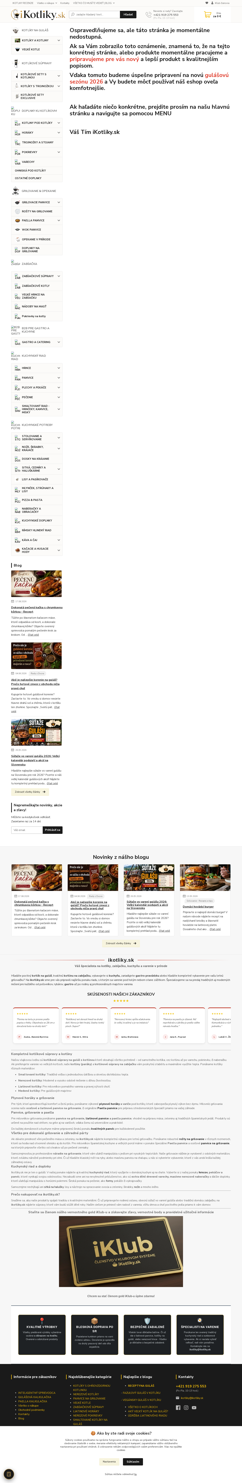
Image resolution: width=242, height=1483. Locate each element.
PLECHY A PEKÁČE (34, 387)
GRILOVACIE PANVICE (36, 202)
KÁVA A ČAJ (29, 540)
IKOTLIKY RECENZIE (23, 3)
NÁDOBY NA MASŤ (34, 306)
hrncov (203, 1172)
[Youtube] (196, 1408)
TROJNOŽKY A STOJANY (38, 142)
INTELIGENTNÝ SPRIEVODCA (36, 1393)
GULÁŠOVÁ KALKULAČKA (34, 1397)
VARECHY (28, 162)
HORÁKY (27, 132)
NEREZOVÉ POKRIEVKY (87, 1415)
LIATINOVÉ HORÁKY (86, 1411)
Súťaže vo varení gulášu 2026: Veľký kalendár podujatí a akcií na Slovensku (35, 760)
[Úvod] (38, 14)
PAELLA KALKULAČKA (32, 1401)
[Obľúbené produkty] (207, 3)
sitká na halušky (54, 1187)
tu (135, 1474)
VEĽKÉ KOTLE (31, 49)
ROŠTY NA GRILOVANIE (37, 211)
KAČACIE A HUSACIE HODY (35, 550)
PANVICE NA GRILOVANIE (89, 1398)
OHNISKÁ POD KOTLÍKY (30, 170)
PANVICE (27, 378)
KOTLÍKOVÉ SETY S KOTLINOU (33, 76)
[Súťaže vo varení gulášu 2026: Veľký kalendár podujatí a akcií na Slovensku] (36, 733)
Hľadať (128, 14)
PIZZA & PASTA (32, 500)
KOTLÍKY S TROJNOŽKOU (37, 86)
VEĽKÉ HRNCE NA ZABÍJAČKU (33, 296)
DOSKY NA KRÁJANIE (35, 459)
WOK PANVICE (31, 229)
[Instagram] (188, 1408)
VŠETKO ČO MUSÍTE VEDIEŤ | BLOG (92, 3)
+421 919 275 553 (166, 15)
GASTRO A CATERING (36, 342)
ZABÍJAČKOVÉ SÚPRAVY (38, 276)
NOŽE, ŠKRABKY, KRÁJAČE (33, 448)
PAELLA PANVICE (33, 220)
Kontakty (64, 3)
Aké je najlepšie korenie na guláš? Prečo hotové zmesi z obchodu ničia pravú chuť (35, 684)
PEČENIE (27, 397)
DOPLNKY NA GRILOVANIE (31, 249)
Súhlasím (133, 1462)
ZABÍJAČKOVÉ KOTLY (36, 286)
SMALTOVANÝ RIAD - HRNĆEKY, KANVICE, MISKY (35, 409)
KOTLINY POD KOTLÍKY (37, 123)
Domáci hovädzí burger (198, 906)
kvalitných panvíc (102, 1129)
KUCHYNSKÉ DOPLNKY (37, 520)
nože (137, 1187)
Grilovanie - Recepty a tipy (200, 900)
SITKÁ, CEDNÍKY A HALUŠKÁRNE (34, 469)
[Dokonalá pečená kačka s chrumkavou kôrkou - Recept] (36, 584)
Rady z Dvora (37, 673)
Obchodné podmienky (31, 1410)
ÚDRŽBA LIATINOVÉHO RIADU (147, 1415)
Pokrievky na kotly (34, 316)
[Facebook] (180, 1408)
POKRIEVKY (29, 152)
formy (109, 1181)
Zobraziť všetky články (27, 792)
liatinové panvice (97, 1118)
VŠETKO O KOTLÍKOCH (142, 1407)
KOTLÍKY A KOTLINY (35, 40)
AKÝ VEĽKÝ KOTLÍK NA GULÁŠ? (148, 1411)
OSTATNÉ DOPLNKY (28, 178)
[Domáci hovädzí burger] (205, 877)
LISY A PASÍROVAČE (35, 479)
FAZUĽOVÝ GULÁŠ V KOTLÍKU (141, 1393)
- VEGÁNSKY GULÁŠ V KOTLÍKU (141, 1400)
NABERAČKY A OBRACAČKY (31, 510)
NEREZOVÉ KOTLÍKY (86, 1394)
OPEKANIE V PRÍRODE (36, 239)
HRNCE (26, 368)
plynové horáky (109, 1104)
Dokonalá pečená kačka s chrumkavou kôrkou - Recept (37, 610)
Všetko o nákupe (45, 3)
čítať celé (33, 635)
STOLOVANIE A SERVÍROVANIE (32, 437)
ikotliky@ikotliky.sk (192, 1398)
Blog (21, 1418)
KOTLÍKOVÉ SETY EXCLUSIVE (32, 96)
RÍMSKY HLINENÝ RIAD (36, 530)
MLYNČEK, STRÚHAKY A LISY (38, 489)
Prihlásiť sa (52, 830)
